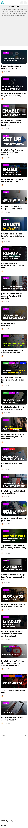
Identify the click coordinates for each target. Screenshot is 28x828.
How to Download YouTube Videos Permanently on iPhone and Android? (12, 663)
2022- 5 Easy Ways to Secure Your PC (13, 691)
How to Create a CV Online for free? (13, 465)
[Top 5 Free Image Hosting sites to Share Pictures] (14, 341)
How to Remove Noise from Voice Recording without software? (12, 436)
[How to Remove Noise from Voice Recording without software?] (14, 424)
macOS (12, 676)
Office (12, 449)
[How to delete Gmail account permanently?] (14, 508)
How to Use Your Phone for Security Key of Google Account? (12, 152)
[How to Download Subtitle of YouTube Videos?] (14, 481)
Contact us (18, 823)
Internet (6, 52)
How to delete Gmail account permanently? (13, 519)
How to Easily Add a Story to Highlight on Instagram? (12, 408)
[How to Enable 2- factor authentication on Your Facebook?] (14, 111)
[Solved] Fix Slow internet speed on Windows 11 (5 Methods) (11, 296)
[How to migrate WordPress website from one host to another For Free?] (14, 622)
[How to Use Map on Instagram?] (14, 313)
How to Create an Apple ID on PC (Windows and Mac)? (13, 94)
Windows (23, 363)
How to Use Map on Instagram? (9, 324)
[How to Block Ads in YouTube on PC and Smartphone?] (14, 594)
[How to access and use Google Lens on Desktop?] (14, 197)
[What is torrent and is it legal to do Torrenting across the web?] (14, 565)
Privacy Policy (4, 823)
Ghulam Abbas (7, 71)
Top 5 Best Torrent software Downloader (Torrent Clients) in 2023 (13, 547)
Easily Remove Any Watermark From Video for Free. (12, 265)
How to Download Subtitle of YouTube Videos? (13, 492)
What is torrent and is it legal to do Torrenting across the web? (13, 577)
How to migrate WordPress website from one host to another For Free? (12, 633)
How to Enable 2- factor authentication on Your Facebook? (11, 122)
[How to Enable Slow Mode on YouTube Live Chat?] (14, 170)
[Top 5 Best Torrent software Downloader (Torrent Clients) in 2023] (14, 536)
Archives (3, 825)
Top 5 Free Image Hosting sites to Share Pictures (12, 351)
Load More (4, 729)
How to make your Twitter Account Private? (12, 718)
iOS (17, 363)
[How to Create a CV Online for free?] (14, 454)
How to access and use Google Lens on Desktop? (11, 208)
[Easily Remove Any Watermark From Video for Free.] (14, 253)
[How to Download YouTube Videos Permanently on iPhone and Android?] (14, 651)
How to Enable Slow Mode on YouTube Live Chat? (13, 180)
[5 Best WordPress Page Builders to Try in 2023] (14, 57)
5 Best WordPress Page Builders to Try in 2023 (11, 67)
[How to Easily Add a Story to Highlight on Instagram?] (14, 397)
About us (11, 823)
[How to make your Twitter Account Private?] (14, 708)
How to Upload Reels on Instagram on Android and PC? (12, 379)
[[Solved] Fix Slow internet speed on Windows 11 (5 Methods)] (14, 283)
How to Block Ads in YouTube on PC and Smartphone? (13, 605)
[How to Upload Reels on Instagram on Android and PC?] (14, 368)
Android (6, 363)
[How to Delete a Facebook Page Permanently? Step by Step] (14, 224)
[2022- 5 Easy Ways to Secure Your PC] (14, 681)
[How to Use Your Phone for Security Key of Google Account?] (14, 140)
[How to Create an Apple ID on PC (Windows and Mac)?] (14, 83)
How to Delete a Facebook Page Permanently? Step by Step (13, 236)
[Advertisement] (14, 32)
